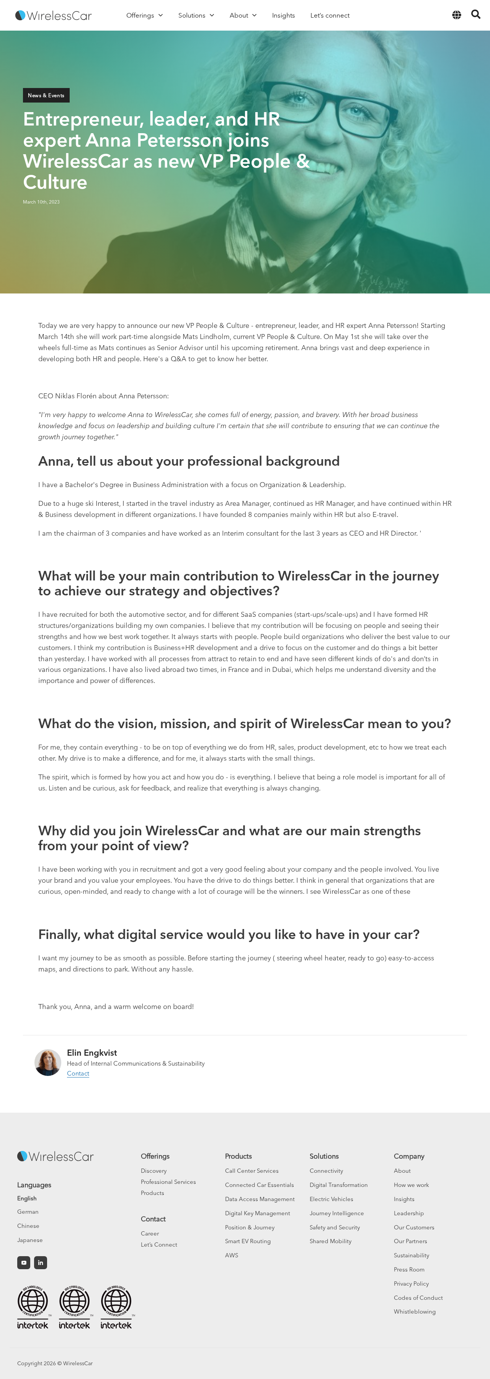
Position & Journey (249, 1227)
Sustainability (411, 1255)
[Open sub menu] (160, 15)
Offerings (155, 1156)
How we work (411, 1184)
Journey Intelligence (337, 1213)
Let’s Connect (159, 1244)
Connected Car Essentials (259, 1184)
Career (150, 1233)
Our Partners (410, 1241)
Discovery (154, 1170)
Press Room (409, 1269)
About (402, 1170)
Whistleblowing (415, 1311)
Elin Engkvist (92, 1052)
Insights (404, 1199)
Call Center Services (252, 1170)
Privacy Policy (411, 1283)
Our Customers (414, 1227)
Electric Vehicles (331, 1199)
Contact (78, 1073)
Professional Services (168, 1181)
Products (152, 1192)
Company (409, 1156)
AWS (231, 1255)
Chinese (28, 1225)
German (28, 1211)
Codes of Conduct (418, 1297)
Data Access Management (260, 1199)
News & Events (46, 95)
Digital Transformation (339, 1184)
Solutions (324, 1156)
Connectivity (326, 1170)
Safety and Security (335, 1227)
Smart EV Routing (248, 1241)
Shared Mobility (330, 1241)
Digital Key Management (257, 1213)
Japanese (30, 1240)
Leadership (409, 1213)
